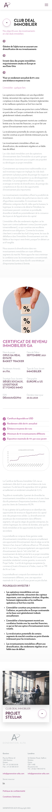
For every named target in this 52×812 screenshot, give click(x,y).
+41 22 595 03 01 (12, 767)
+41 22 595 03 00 (12, 764)
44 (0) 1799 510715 (38, 769)
